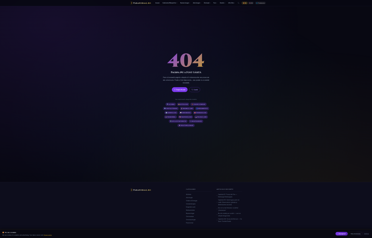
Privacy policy (48, 235)
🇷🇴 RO (245, 3)
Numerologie (184, 3)
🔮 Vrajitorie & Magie (186, 125)
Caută (196, 89)
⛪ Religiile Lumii (201, 117)
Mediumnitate (190, 210)
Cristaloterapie (190, 204)
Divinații (206, 3)
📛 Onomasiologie (200, 112)
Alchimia (188, 194)
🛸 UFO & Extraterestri (178, 121)
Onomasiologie (191, 219)
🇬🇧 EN (251, 3)
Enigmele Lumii (190, 207)
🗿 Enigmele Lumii (187, 108)
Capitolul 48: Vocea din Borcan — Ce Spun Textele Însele (230, 220)
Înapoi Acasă (180, 89)
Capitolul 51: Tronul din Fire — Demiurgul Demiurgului (227, 196)
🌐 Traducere (260, 3)
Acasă (157, 3)
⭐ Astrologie (183, 104)
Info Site (231, 3)
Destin (222, 3)
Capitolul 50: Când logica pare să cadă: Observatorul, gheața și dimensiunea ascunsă (228, 202)
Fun (214, 3)
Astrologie (196, 3)
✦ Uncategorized (196, 121)
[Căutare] (238, 3)
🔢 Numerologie (171, 112)
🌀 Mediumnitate (202, 108)
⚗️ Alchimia (171, 104)
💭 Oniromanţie (185, 112)
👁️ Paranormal (170, 117)
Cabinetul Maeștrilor (169, 3)
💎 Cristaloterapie (170, 108)
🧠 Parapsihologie (185, 117)
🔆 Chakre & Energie (198, 104)
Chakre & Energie (191, 200)
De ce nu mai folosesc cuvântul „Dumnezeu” (228, 209)
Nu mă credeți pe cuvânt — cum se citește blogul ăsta (229, 214)
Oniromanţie (190, 216)
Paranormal (189, 223)
